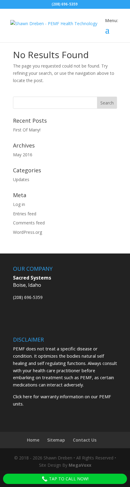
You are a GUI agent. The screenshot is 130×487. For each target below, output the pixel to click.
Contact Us (84, 440)
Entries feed (24, 214)
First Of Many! (27, 130)
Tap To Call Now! (68, 479)
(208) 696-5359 (28, 297)
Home (33, 440)
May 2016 (22, 154)
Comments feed (29, 223)
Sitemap (56, 440)
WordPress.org (27, 232)
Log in (19, 204)
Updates (21, 179)
